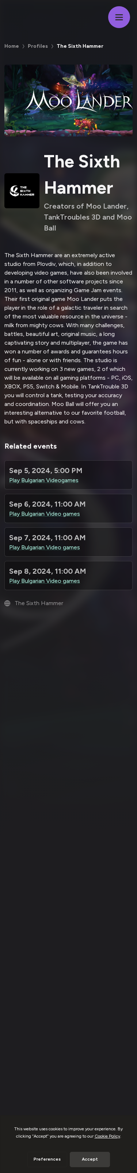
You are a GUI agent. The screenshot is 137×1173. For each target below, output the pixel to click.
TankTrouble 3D (108, 386)
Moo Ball (63, 403)
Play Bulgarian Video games (44, 513)
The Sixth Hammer (28, 255)
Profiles (38, 46)
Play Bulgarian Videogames (44, 480)
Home (11, 46)
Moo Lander (83, 298)
